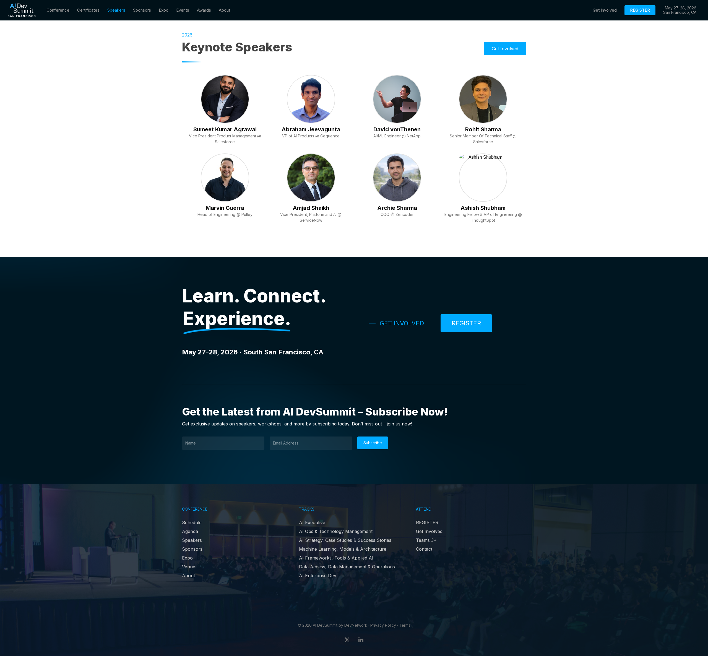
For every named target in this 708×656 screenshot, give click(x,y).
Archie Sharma (397, 208)
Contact (424, 549)
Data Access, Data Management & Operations (347, 566)
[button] (505, 48)
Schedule (192, 522)
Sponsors (192, 549)
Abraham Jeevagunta (311, 129)
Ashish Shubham (483, 208)
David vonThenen (397, 129)
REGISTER (427, 522)
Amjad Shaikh (311, 208)
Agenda (190, 531)
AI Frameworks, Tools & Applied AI (336, 558)
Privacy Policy (383, 625)
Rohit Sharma (483, 129)
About (188, 575)
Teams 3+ (426, 540)
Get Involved (429, 531)
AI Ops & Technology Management (336, 531)
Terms (404, 625)
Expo (187, 558)
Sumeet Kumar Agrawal (225, 129)
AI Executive (312, 522)
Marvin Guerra (225, 208)
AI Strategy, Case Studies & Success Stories (345, 540)
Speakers (192, 540)
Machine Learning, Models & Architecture (342, 549)
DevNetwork (355, 625)
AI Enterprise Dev (317, 575)
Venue (188, 566)
